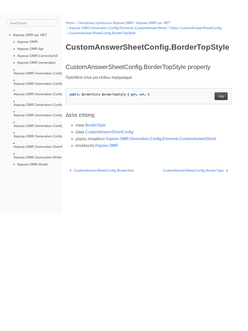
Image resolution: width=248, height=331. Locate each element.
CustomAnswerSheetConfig (109, 132)
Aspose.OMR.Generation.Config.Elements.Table (50, 126)
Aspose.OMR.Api (30, 49)
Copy (221, 96)
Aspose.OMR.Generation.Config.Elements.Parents (52, 105)
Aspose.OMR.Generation (36, 62)
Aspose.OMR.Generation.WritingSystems (45, 157)
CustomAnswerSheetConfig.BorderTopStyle (102, 33)
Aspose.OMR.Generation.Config (38, 73)
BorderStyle (95, 125)
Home (70, 23)
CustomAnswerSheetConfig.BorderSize (104, 170)
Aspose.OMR (27, 42)
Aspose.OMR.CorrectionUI (37, 56)
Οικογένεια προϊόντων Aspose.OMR (105, 23)
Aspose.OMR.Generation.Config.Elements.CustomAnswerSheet (118, 28)
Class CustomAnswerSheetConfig (196, 28)
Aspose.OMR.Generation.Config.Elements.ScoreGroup (56, 115)
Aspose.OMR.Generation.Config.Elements (46, 84)
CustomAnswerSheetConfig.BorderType (193, 170)
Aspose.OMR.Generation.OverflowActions (46, 147)
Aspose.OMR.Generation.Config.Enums (44, 136)
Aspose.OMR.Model (32, 164)
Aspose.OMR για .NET (30, 35)
